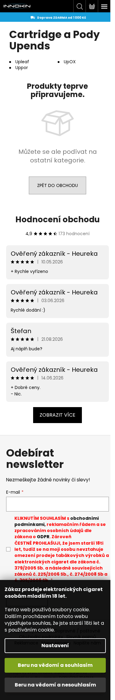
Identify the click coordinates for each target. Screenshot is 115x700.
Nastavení (55, 645)
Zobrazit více (57, 414)
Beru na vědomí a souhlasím (55, 665)
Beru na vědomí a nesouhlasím (55, 684)
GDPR (43, 537)
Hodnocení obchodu (57, 219)
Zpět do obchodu (57, 185)
